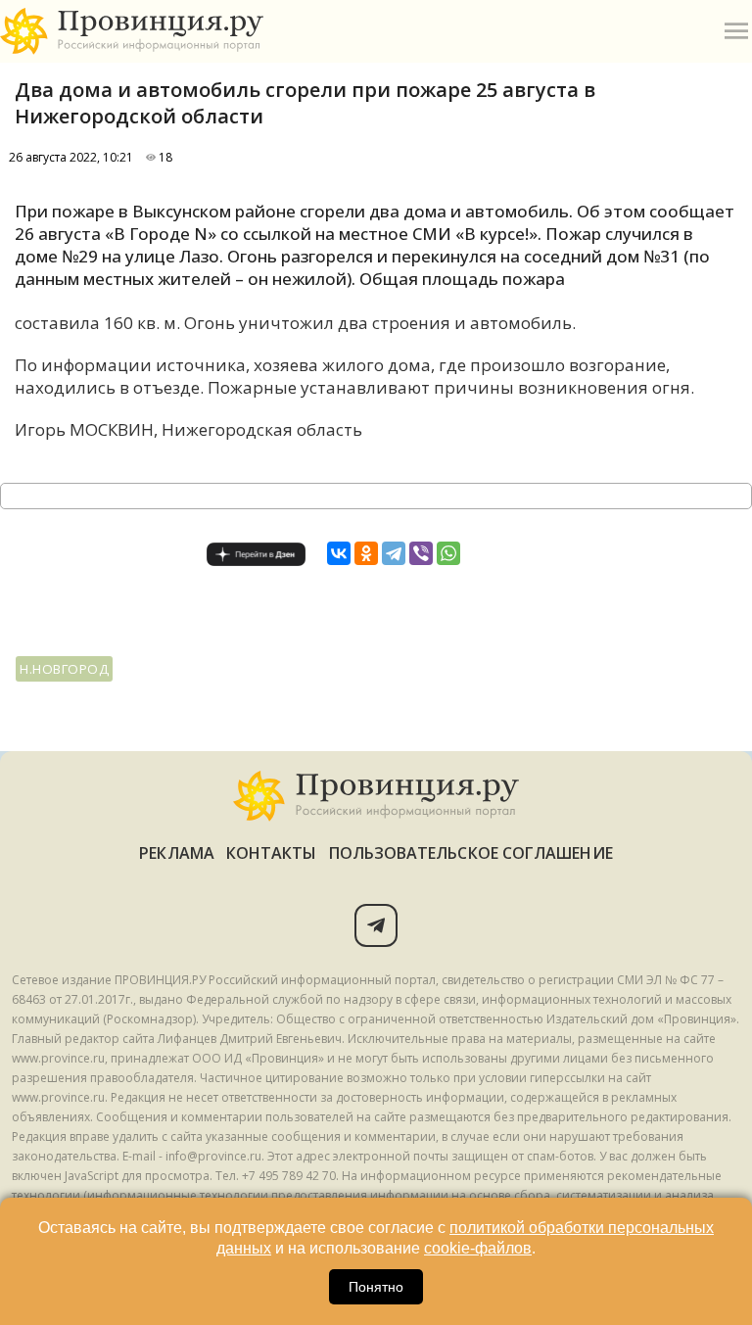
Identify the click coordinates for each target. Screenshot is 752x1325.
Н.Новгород (64, 669)
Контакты (271, 853)
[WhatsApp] (448, 553)
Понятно (376, 1287)
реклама (176, 853)
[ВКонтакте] (339, 553)
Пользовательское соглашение (471, 853)
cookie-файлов (478, 1248)
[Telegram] (393, 553)
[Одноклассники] (366, 553)
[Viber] (421, 553)
